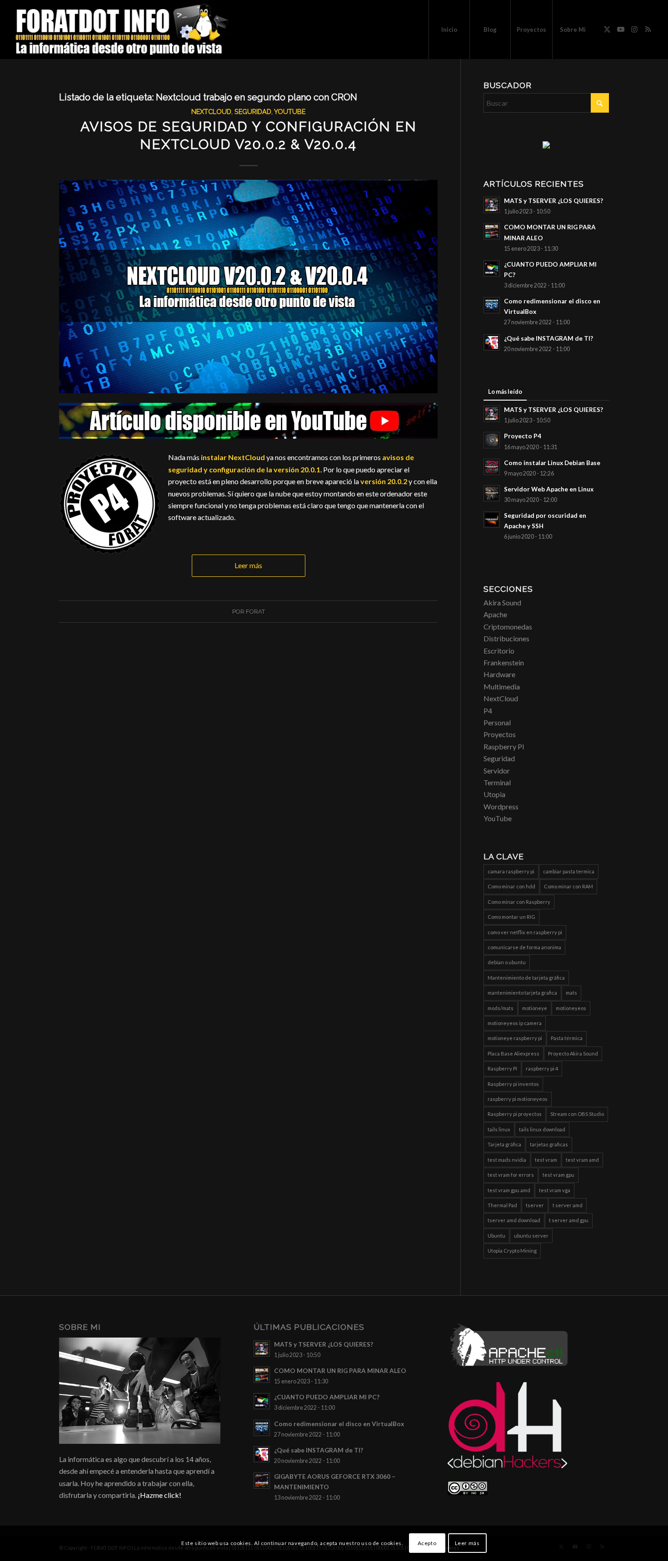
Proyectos (500, 734)
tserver (535, 1205)
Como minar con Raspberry (519, 902)
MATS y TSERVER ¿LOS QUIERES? (553, 200)
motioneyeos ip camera (515, 1023)
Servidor (497, 770)
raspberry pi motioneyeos (518, 1099)
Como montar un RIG (511, 917)
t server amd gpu (568, 1220)
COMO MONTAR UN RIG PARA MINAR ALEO (340, 1370)
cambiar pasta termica (568, 871)
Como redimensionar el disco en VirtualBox (339, 1423)
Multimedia (502, 686)
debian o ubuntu (507, 962)
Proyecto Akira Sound (573, 1053)
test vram (546, 1160)
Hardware (499, 674)
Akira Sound (502, 602)
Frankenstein (504, 662)
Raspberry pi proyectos (515, 1114)
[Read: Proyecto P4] (492, 440)
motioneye (534, 1008)
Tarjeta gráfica (504, 1144)
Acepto (427, 1543)
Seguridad (252, 111)
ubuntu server (531, 1236)
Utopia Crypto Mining (512, 1251)
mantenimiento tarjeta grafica (522, 993)
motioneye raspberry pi (515, 1038)
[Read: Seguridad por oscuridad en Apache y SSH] (492, 519)
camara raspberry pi (511, 871)
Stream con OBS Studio (577, 1114)
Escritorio (499, 650)
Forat (255, 611)
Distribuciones (506, 638)
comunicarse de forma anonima (524, 947)
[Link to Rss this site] (648, 29)
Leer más (248, 565)
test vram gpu (558, 1175)
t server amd (568, 1205)
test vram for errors (511, 1175)
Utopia (494, 794)
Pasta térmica (567, 1038)
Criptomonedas (508, 626)
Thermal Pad (502, 1205)
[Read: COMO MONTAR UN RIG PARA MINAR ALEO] (492, 231)
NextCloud (211, 111)
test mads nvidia (507, 1160)
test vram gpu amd (509, 1190)
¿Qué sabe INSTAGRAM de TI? (548, 338)
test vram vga (554, 1190)
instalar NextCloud (233, 457)
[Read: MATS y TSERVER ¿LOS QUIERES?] (492, 205)
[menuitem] (449, 29)
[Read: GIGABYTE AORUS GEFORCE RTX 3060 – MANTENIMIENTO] (262, 1480)
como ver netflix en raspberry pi (525, 932)
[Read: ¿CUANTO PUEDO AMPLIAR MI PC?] (492, 268)
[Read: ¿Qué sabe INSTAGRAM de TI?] (492, 342)
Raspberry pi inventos (513, 1084)
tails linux (499, 1129)
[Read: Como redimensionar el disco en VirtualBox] (492, 305)
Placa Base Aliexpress (513, 1053)
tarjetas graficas (549, 1144)
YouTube (289, 111)
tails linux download (542, 1129)
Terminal (497, 782)
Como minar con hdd (511, 886)
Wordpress (501, 806)
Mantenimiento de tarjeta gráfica (526, 978)
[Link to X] (607, 29)
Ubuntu (496, 1236)
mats (571, 993)
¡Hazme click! (159, 1495)
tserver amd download (514, 1220)
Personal (497, 722)
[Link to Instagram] (634, 29)
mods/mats (500, 1008)
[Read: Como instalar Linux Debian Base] (492, 467)
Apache (495, 614)
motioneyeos (571, 1008)
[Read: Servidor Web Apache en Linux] (492, 493)
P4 (488, 710)
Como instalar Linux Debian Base (552, 462)
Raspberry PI (504, 746)
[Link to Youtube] (621, 29)
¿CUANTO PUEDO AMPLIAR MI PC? (326, 1397)
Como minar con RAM (568, 886)
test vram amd (582, 1160)
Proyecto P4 (522, 436)
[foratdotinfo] (121, 29)
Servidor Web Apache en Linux (548, 489)
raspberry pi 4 (542, 1068)
